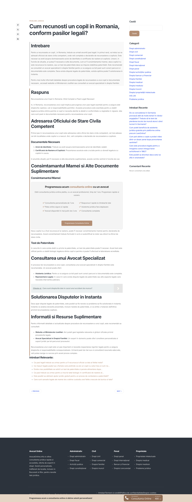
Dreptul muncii (135, 89)
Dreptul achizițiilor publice (140, 72)
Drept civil (133, 52)
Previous (36, 391)
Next (118, 391)
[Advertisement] (76, 409)
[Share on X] (18, 30)
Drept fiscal (134, 62)
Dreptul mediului (136, 85)
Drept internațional (137, 65)
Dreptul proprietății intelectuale (142, 92)
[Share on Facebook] (18, 25)
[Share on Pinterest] (18, 34)
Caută (132, 21)
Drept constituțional (137, 58)
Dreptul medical (136, 82)
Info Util (132, 96)
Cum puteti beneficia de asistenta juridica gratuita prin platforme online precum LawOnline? (144, 130)
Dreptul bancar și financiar (140, 75)
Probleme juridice (36, 21)
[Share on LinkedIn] (18, 39)
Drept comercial (136, 55)
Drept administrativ (137, 48)
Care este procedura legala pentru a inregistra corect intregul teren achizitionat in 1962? (144, 148)
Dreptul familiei (135, 79)
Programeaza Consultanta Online (77, 223)
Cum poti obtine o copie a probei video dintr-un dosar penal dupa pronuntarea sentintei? (145, 139)
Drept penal (134, 69)
